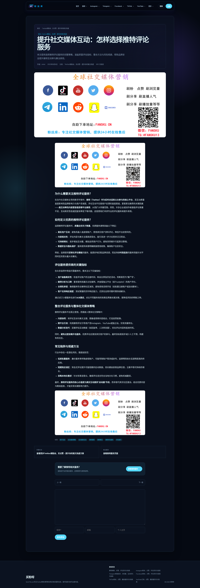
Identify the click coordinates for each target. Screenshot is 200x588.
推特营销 (91, 440)
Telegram (106, 6)
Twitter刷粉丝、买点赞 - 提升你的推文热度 (55, 28)
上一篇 (59, 482)
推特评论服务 (109, 440)
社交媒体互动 (82, 440)
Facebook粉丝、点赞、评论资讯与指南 (148, 574)
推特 (83, 6)
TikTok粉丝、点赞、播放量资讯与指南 (121, 579)
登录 (161, 6)
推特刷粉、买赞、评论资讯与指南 (119, 570)
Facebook (118, 6)
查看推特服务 (134, 469)
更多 (150, 6)
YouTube (140, 6)
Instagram (94, 6)
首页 (77, 6)
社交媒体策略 (72, 440)
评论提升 (118, 440)
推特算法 (100, 440)
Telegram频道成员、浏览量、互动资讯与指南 (121, 575)
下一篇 (141, 482)
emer (43, 64)
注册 (168, 6)
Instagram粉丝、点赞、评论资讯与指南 (148, 570)
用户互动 (62, 440)
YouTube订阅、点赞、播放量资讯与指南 (148, 581)
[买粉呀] (35, 6)
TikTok (129, 6)
